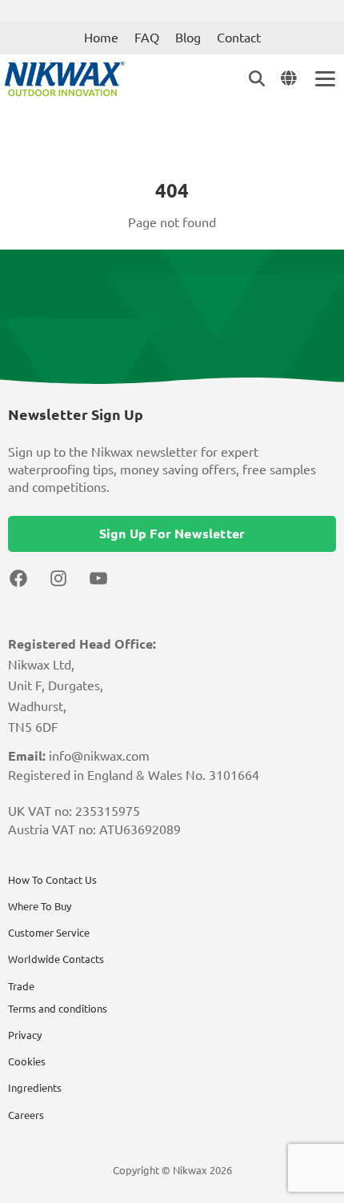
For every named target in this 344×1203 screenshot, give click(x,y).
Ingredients (35, 1087)
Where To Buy (39, 906)
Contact (239, 37)
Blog (188, 37)
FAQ (146, 37)
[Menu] (324, 79)
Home (101, 37)
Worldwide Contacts (56, 959)
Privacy (25, 1035)
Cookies (27, 1061)
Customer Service (49, 932)
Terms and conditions (57, 1008)
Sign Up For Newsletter (172, 533)
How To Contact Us (52, 879)
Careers (26, 1115)
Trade (21, 986)
